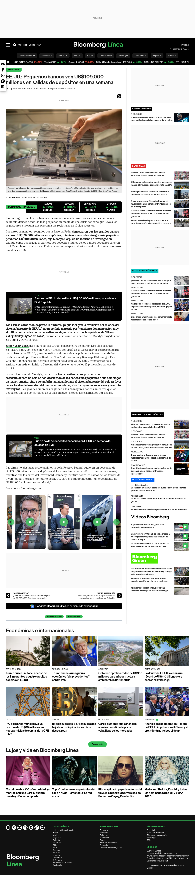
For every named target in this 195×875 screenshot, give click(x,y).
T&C (148, 840)
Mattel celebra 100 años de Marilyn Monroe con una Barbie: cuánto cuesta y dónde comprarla (28, 793)
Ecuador (56, 850)
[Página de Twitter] (14, 827)
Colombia (57, 840)
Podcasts (104, 845)
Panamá (56, 852)
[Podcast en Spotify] (42, 827)
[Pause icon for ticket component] (8, 62)
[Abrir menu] (8, 45)
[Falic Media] (172, 49)
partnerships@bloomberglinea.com (162, 853)
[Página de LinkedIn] (31, 827)
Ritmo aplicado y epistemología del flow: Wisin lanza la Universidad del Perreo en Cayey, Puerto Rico (120, 793)
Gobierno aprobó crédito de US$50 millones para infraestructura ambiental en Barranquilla (120, 676)
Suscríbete (151, 830)
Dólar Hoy (104, 835)
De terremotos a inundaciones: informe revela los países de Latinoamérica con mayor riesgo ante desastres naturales (151, 571)
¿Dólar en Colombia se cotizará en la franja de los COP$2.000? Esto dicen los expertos (31, 597)
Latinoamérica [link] (106, 55)
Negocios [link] (157, 55)
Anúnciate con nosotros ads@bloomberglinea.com (168, 856)
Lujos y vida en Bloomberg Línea (42, 750)
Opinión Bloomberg (142, 480)
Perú (55, 847)
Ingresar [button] (185, 45)
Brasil (55, 832)
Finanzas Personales (108, 842)
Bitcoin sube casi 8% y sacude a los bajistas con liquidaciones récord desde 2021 (74, 727)
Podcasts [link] (172, 55)
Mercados (13, 69)
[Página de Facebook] (8, 827)
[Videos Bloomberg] (160, 517)
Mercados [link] (63, 55)
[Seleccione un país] (39, 45)
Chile (55, 845)
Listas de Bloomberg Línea (111, 847)
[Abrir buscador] (14, 45)
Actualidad (104, 837)
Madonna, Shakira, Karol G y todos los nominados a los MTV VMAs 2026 (166, 793)
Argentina (57, 837)
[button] (119, 96)
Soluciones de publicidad (157, 861)
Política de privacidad (155, 832)
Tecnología (151, 837)
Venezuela (57, 842)
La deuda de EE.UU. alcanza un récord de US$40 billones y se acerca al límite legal (164, 676)
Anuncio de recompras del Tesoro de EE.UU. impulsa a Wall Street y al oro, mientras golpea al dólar (151, 307)
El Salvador (57, 860)
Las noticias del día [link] (27, 55)
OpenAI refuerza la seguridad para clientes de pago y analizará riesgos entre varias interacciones (151, 471)
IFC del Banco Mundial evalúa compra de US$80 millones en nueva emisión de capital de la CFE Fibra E (27, 729)
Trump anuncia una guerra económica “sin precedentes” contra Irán (71, 676)
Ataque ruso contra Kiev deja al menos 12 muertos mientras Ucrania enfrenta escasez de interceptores (151, 204)
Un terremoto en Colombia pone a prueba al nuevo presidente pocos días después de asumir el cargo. (150, 537)
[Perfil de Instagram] (25, 827)
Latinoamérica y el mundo (63, 830)
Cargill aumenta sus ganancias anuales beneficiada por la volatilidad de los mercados (117, 727)
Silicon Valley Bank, (17, 345)
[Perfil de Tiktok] (36, 827)
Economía (104, 830)
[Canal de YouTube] (19, 827)
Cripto (102, 840)
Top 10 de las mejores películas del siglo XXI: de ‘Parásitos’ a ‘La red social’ (73, 793)
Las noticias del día (54, 617)
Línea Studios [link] (140, 55)
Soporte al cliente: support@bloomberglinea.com (167, 858)
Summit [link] (77, 55)
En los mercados (74, 617)
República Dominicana (62, 862)
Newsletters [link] (47, 55)
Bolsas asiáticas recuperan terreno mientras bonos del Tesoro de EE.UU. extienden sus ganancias (151, 214)
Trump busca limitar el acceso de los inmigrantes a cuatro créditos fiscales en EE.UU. (26, 676)
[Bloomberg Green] (160, 558)
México (56, 835)
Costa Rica (57, 857)
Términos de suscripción (157, 835)
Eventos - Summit (154, 851)
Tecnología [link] (123, 55)
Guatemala (57, 865)
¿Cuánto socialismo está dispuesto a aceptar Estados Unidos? (159, 509)
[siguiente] (119, 595)
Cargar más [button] (97, 744)
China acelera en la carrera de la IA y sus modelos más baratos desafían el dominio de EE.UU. (151, 458)
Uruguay (56, 855)
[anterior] (8, 595)
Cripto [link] (90, 55)
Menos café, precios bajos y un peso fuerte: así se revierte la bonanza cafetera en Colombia (96, 597)
